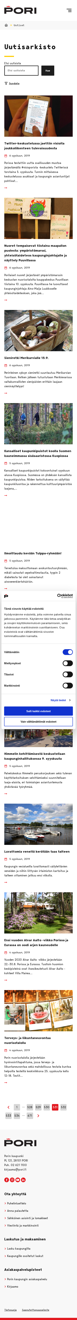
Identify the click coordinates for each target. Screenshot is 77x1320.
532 (63, 1107)
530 (46, 1107)
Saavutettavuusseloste (35, 1310)
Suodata (14, 83)
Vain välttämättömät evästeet (38, 721)
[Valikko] (69, 10)
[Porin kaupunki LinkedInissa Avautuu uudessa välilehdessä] (23, 1180)
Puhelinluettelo (16, 1203)
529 (38, 1107)
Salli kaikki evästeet (38, 711)
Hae (47, 70)
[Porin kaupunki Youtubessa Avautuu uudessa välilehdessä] (17, 1180)
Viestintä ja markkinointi (22, 1225)
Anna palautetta (17, 1210)
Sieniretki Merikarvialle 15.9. (26, 358)
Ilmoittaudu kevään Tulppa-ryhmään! (32, 553)
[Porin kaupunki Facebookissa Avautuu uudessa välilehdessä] (6, 1180)
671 (30, 1115)
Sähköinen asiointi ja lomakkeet (27, 1218)
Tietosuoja (10, 1310)
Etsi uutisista (12, 63)
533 (8, 1115)
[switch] (68, 663)
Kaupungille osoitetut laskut (24, 1256)
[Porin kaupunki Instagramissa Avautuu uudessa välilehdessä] (12, 1180)
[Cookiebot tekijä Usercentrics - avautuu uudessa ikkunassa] (57, 596)
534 (17, 1115)
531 (55, 1107)
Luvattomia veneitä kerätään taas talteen (37, 852)
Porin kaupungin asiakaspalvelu (26, 1279)
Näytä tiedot (58, 700)
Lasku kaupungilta (18, 1248)
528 (29, 1107)
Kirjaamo (12, 1286)
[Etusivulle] (20, 10)
